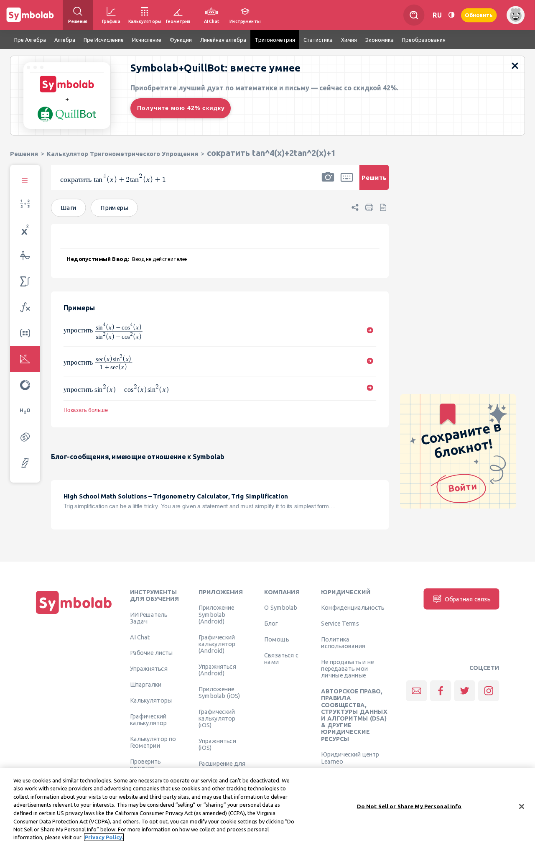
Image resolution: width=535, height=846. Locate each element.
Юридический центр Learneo (350, 757)
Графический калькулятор (148, 719)
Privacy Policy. (104, 837)
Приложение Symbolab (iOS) (219, 692)
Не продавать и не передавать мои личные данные (347, 668)
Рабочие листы (151, 652)
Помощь (276, 639)
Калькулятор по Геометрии (153, 742)
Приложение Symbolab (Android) (216, 614)
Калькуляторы (151, 700)
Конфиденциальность (352, 607)
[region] (267, 807)
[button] (327, 182)
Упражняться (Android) (217, 669)
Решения (24, 153)
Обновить (479, 15)
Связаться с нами (281, 658)
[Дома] (74, 614)
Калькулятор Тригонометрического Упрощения (122, 153)
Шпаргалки (146, 684)
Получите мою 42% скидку (181, 108)
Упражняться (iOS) (217, 744)
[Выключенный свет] (451, 14)
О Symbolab (280, 607)
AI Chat (140, 637)
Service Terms (340, 623)
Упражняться (149, 668)
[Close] (521, 806)
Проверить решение (145, 764)
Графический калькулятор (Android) (217, 644)
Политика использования (343, 642)
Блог (271, 623)
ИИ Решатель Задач (149, 617)
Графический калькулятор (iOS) (217, 718)
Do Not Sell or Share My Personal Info (409, 806)
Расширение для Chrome (222, 766)
